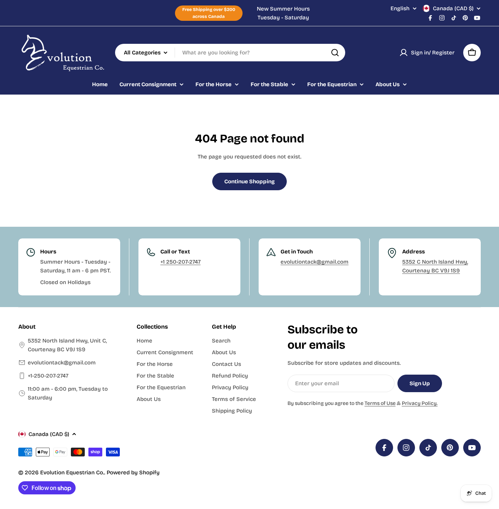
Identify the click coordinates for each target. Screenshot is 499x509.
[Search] (335, 52)
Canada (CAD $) (453, 8)
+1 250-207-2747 (180, 262)
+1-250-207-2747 (48, 375)
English (400, 8)
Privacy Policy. (420, 403)
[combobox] (230, 52)
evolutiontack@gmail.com (314, 262)
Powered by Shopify (133, 472)
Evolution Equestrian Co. (72, 472)
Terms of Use (380, 403)
